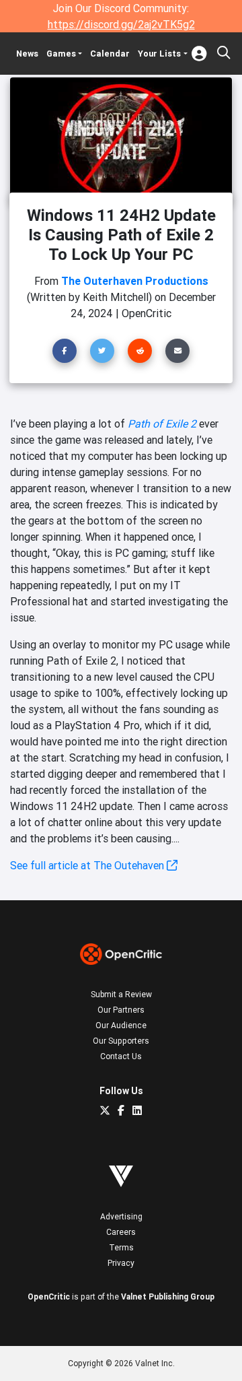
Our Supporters (121, 1041)
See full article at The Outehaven (88, 865)
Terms (121, 1247)
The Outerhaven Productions (134, 281)
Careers (121, 1232)
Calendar (110, 53)
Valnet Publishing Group (167, 1296)
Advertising (121, 1216)
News (27, 53)
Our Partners (121, 1010)
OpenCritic (49, 1296)
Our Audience (121, 1025)
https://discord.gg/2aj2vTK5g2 (121, 24)
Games (61, 53)
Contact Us (121, 1056)
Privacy (121, 1263)
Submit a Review (121, 994)
